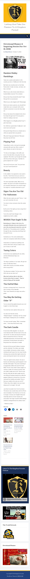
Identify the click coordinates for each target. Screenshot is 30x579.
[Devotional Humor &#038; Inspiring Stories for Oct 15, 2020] (18, 420)
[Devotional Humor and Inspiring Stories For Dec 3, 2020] (8, 420)
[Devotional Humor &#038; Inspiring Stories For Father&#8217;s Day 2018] (8, 440)
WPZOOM (20, 576)
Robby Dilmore (8, 52)
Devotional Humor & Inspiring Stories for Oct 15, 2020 (18, 426)
